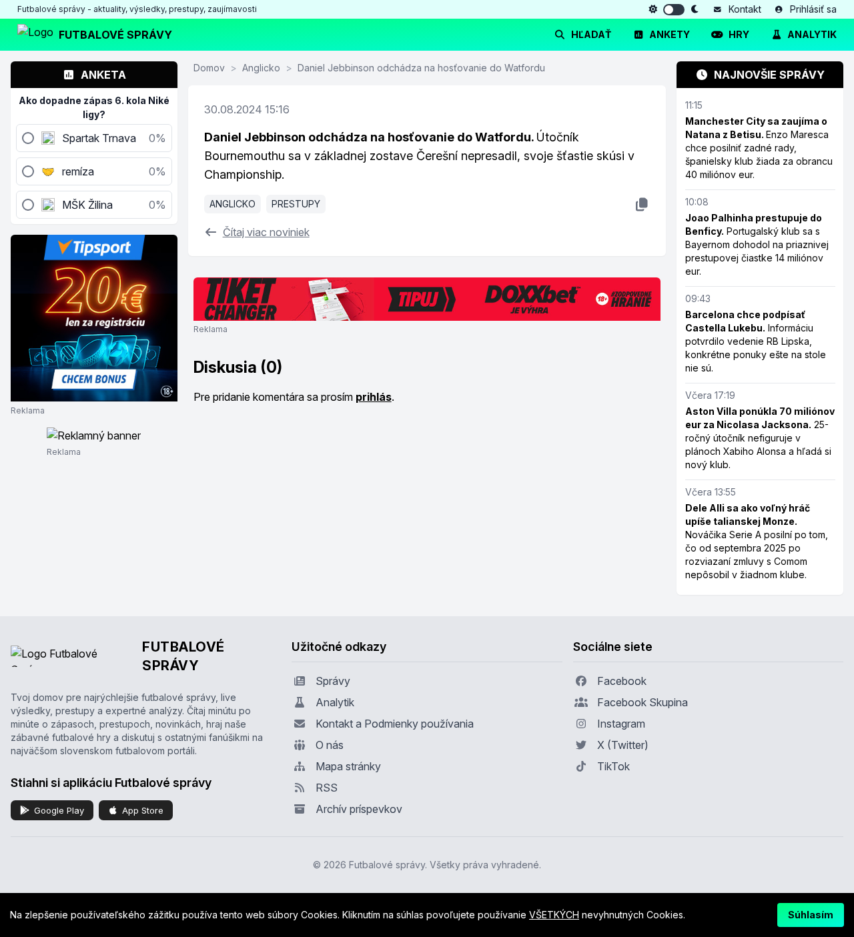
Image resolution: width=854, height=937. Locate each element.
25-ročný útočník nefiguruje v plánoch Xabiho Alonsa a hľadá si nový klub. (760, 437)
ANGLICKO (232, 203)
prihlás (374, 396)
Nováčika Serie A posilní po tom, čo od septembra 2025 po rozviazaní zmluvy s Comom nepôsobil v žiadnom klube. (756, 541)
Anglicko (261, 67)
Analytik (812, 34)
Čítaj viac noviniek (266, 232)
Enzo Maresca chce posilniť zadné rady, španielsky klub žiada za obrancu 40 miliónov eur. (759, 147)
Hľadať (591, 34)
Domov (209, 67)
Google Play (59, 810)
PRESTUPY (296, 203)
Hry (739, 34)
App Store (142, 810)
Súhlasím (810, 914)
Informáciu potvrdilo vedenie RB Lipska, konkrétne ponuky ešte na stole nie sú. (755, 341)
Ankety (669, 34)
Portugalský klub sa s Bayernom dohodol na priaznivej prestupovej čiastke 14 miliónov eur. (757, 244)
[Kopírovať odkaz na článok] (641, 204)
